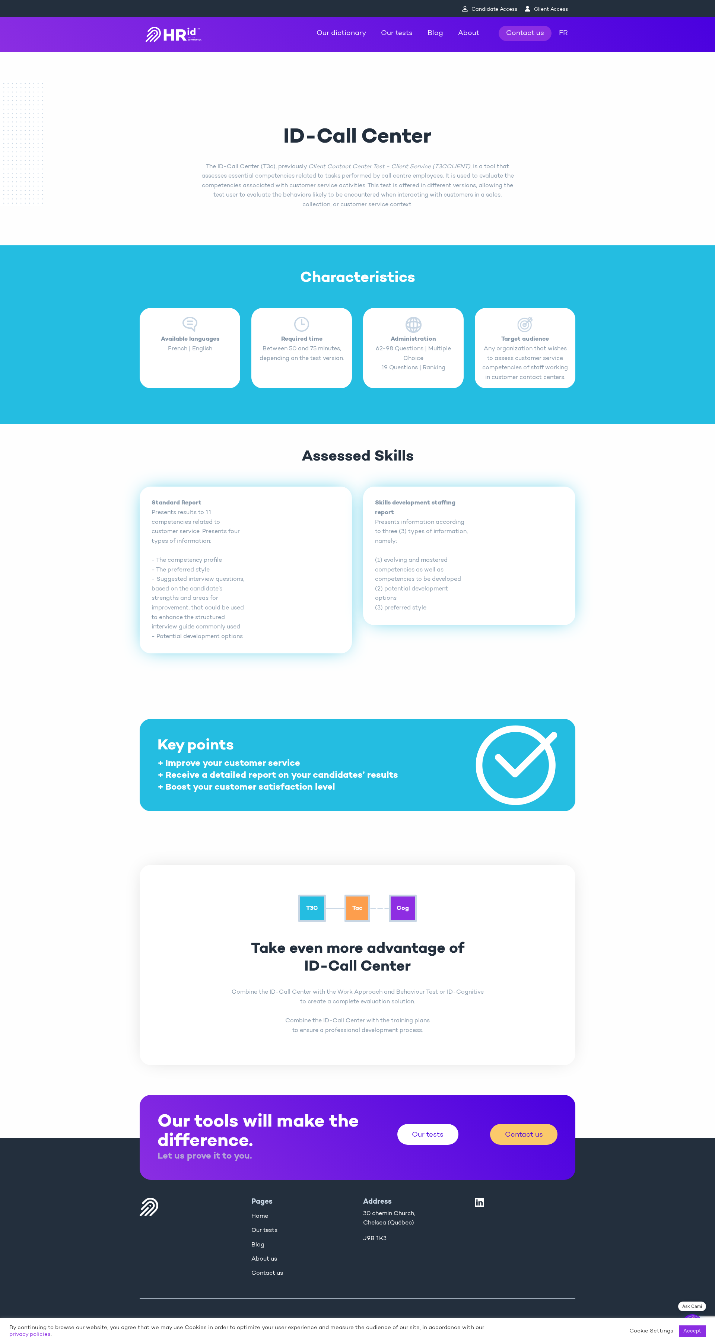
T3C (312, 908)
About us (264, 1259)
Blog (435, 33)
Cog (403, 908)
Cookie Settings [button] (651, 1331)
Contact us (525, 33)
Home (259, 1216)
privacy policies (30, 1334)
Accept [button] (692, 1331)
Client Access (551, 9)
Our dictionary (341, 33)
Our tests (397, 33)
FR (563, 33)
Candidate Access (494, 9)
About (468, 33)
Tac (357, 908)
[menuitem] (341, 33)
